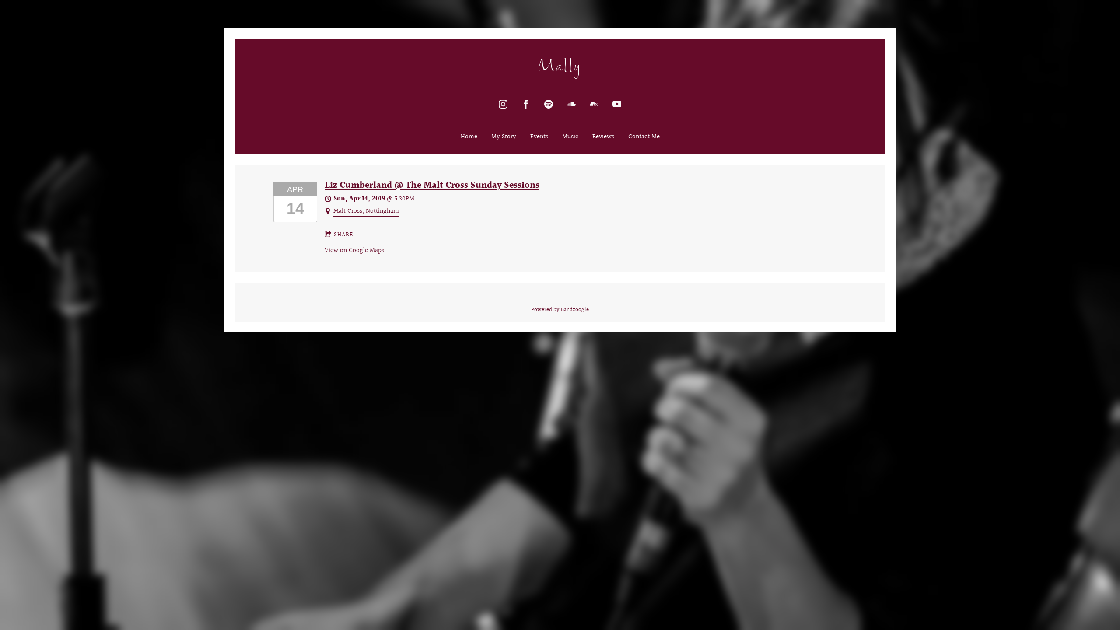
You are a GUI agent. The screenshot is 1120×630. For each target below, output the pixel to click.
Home (469, 137)
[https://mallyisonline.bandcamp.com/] (594, 104)
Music (570, 137)
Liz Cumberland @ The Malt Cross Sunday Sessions (432, 185)
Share (343, 235)
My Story (503, 137)
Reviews (603, 137)
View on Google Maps (354, 250)
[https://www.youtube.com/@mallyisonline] (616, 104)
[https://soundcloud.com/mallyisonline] (571, 104)
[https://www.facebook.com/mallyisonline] (526, 104)
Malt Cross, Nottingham (366, 211)
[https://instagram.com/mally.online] (503, 104)
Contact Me (644, 137)
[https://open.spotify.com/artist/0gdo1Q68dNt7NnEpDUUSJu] (548, 104)
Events (539, 137)
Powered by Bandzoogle (560, 309)
